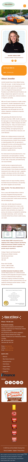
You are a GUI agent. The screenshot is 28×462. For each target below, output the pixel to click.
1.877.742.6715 (9, 348)
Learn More (12, 460)
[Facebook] (12, 61)
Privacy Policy (6, 369)
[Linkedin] (21, 382)
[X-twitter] (10, 382)
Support (15, 450)
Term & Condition (8, 450)
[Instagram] (15, 61)
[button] (25, 454)
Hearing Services (7, 361)
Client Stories (6, 364)
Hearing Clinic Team (12, 18)
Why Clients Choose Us (8, 359)
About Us (5, 356)
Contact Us (5, 371)
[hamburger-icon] (24, 6)
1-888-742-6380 (10, 265)
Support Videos (6, 366)
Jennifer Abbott (5, 272)
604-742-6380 (8, 263)
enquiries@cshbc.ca (10, 267)
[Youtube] (14, 382)
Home (3, 18)
